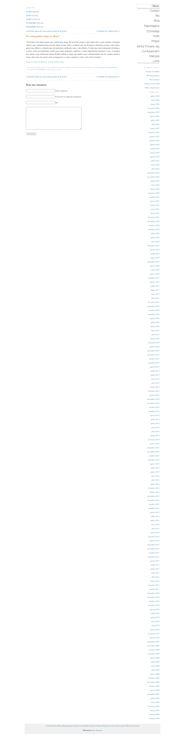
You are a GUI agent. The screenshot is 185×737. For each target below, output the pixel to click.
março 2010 (155, 629)
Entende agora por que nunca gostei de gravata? (47, 31)
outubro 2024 (154, 140)
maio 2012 (155, 524)
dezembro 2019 (153, 245)
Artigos (92, 725)
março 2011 (155, 581)
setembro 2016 (154, 314)
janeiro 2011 (155, 589)
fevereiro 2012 (154, 536)
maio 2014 (155, 427)
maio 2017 (155, 294)
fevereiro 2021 (154, 217)
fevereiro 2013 (154, 488)
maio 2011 (155, 573)
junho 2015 (155, 375)
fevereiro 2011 (154, 585)
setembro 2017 (154, 278)
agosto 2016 (155, 318)
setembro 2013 (154, 459)
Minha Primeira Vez (104, 725)
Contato (49, 725)
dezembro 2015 (153, 350)
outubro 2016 (154, 310)
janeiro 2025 (155, 136)
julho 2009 (155, 661)
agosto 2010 (155, 609)
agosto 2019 (155, 249)
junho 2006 (155, 698)
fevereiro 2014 (154, 439)
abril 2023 (155, 168)
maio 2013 (155, 476)
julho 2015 (155, 371)
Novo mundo (154, 79)
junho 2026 (155, 96)
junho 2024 (155, 148)
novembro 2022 (153, 177)
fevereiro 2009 (154, 678)
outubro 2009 (154, 649)
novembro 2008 (153, 682)
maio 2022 (155, 185)
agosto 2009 (155, 657)
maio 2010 (155, 621)
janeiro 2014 (155, 443)
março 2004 (155, 710)
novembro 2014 (153, 403)
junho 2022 (155, 181)
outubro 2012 (154, 504)
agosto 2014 (155, 415)
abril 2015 (155, 383)
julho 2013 (155, 468)
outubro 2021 (154, 197)
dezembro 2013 (153, 447)
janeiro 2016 (155, 346)
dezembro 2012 (153, 496)
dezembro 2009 (153, 641)
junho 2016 (155, 326)
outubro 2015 (154, 358)
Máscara (129, 725)
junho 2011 (155, 569)
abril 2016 (155, 334)
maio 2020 (155, 241)
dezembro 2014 (153, 399)
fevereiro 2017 (154, 302)
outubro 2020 (154, 225)
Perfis (86, 725)
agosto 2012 (155, 512)
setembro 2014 (154, 411)
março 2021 (155, 213)
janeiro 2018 (155, 274)
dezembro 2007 (153, 694)
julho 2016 (155, 322)
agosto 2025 (155, 116)
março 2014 (155, 435)
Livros (136, 725)
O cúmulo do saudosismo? (107, 31)
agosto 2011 (155, 560)
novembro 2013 (153, 451)
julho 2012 (155, 516)
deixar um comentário (108, 67)
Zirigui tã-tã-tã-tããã (152, 83)
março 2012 (155, 532)
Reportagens (68, 725)
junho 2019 (155, 253)
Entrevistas (78, 725)
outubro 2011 (154, 552)
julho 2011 (155, 565)
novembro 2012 (153, 500)
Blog (89, 67)
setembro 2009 (154, 653)
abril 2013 (155, 480)
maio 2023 (155, 164)
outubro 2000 (154, 714)
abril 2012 (155, 528)
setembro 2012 (154, 508)
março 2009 (155, 674)
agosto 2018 (155, 265)
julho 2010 (155, 613)
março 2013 (155, 484)
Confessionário (119, 725)
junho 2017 (155, 290)
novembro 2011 (153, 548)
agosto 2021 (155, 201)
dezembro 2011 (153, 544)
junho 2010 (155, 617)
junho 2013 (155, 472)
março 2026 (155, 104)
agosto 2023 (155, 156)
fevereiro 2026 (154, 108)
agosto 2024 (155, 144)
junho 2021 (155, 205)
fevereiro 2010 (154, 633)
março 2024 (155, 152)
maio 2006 (155, 702)
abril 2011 (155, 577)
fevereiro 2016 (154, 342)
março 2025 (155, 128)
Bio (54, 725)
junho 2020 (155, 237)
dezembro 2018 (153, 261)
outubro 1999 (154, 718)
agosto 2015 (155, 366)
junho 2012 (155, 520)
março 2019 (155, 257)
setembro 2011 (154, 556)
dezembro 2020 (153, 221)
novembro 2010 (153, 597)
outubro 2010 (154, 601)
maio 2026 (155, 100)
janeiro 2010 (155, 637)
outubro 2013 (154, 455)
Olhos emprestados (152, 87)
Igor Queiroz (97, 730)
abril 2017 (155, 298)
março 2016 (155, 338)
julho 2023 (155, 160)
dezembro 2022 (153, 172)
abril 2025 (155, 124)
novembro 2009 (153, 645)
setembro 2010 (154, 605)
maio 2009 (155, 666)
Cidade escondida (153, 71)
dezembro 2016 (153, 306)
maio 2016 (155, 330)
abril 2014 (155, 431)
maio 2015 (155, 379)
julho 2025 (155, 120)
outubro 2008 (154, 686)
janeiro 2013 (155, 492)
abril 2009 (155, 670)
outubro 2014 (154, 407)
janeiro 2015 (155, 395)
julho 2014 (155, 419)
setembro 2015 (154, 362)
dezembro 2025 (153, 112)
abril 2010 (155, 625)
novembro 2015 (153, 354)
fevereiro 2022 (154, 193)
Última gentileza (153, 75)
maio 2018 (155, 269)
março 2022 (155, 189)
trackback (41, 69)
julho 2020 (155, 233)
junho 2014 (155, 423)
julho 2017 (155, 286)
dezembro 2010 (153, 593)
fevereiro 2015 (154, 391)
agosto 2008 (155, 690)
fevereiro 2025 (154, 132)
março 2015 (155, 387)
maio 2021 (155, 209)
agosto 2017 (155, 282)
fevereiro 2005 (154, 706)
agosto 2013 (155, 463)
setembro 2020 (154, 229)
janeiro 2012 (155, 540)
